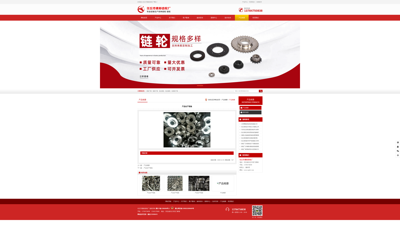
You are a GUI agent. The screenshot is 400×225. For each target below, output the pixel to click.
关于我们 (172, 18)
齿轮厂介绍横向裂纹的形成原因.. (250, 146)
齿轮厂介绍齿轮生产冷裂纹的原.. (250, 143)
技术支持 (228, 18)
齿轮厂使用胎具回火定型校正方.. (250, 149)
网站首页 (144, 18)
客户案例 (186, 18)
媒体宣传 (200, 18)
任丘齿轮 (161, 91)
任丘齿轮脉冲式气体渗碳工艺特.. (250, 141)
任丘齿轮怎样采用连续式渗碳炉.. (250, 132)
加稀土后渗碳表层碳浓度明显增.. (250, 135)
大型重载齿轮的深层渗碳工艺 (249, 124)
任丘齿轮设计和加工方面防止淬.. (250, 127)
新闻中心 (214, 18)
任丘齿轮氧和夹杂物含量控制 (249, 138)
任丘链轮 (167, 91)
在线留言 (259, 2)
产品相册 (242, 18)
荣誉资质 (246, 112)
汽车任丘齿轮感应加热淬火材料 (250, 129)
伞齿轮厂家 (175, 91)
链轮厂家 (155, 91)
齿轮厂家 (149, 91)
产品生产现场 (148, 168)
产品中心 (245, 2)
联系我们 (252, 2)
